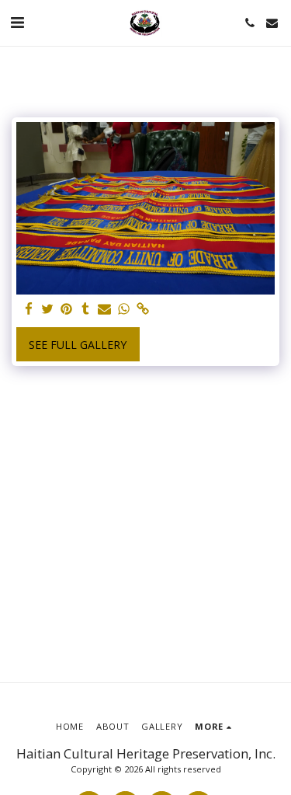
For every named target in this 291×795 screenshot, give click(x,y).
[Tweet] (48, 309)
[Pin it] (67, 309)
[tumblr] (86, 309)
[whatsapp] (124, 309)
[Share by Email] (105, 309)
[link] (143, 309)
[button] (17, 22)
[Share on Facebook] (29, 309)
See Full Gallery (77, 344)
